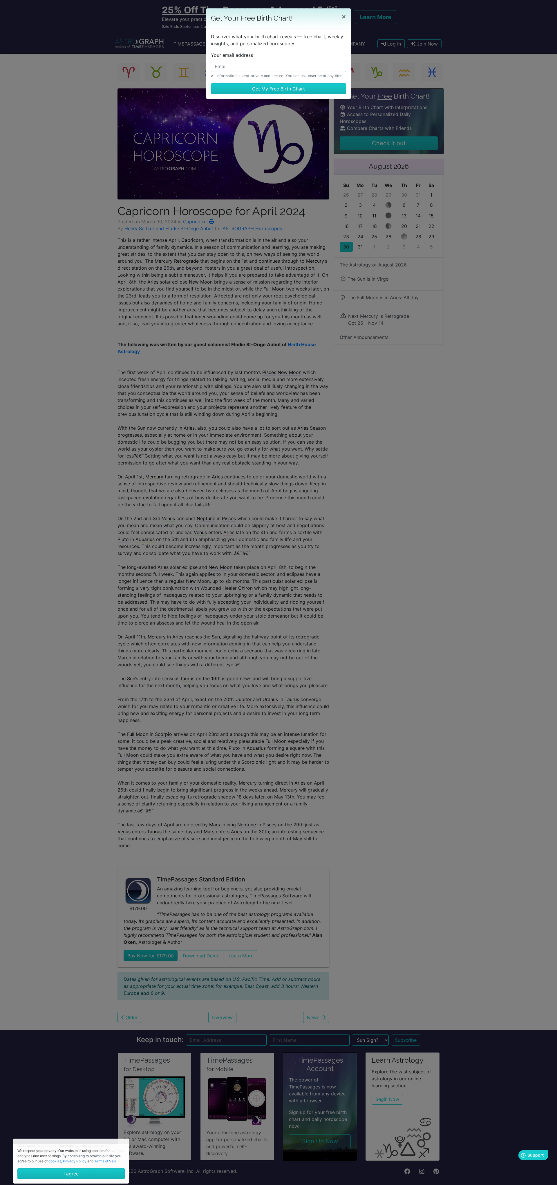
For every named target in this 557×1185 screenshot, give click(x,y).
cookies (54, 1161)
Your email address (232, 55)
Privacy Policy (74, 1161)
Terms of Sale (105, 1161)
